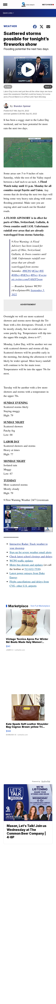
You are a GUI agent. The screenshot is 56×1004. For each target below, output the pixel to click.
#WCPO (27, 271)
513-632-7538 (32, 569)
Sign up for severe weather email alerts (31, 552)
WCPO (13, 560)
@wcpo (42, 275)
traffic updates (25, 560)
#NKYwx (25, 275)
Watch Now (47, 5)
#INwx (34, 275)
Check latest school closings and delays (31, 556)
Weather (10, 26)
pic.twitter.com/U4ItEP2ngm (27, 279)
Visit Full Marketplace (40, 606)
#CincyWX (38, 271)
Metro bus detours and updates (26, 565)
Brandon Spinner (22, 106)
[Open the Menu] (5, 4)
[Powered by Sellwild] (45, 781)
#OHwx (15, 275)
